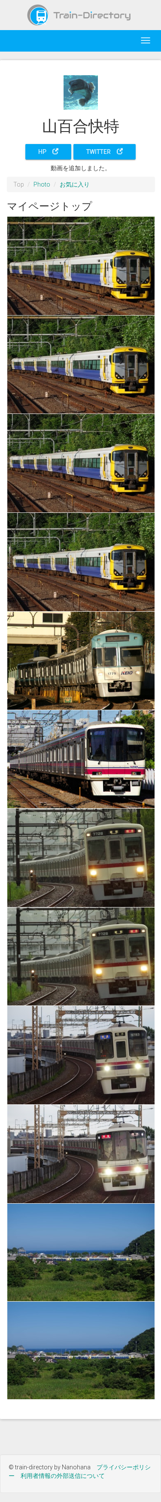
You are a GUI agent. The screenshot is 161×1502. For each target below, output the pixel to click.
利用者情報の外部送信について (63, 1475)
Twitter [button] (101, 151)
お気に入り (75, 184)
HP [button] (45, 151)
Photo (41, 184)
